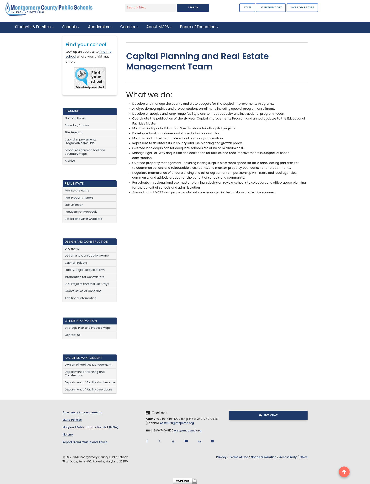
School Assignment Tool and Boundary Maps (85, 152)
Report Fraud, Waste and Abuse (84, 442)
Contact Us (73, 335)
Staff (247, 7)
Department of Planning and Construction (85, 374)
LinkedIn (199, 441)
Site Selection (74, 132)
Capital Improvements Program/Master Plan (80, 141)
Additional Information (80, 298)
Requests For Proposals (81, 212)
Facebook (146, 441)
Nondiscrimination (263, 457)
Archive (70, 161)
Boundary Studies (77, 125)
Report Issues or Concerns (83, 291)
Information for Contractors (84, 277)
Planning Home (75, 118)
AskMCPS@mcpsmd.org (177, 423)
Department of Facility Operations (89, 389)
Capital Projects (76, 263)
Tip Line (67, 434)
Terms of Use (238, 457)
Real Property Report (79, 197)
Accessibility (288, 457)
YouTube (186, 441)
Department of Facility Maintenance (90, 382)
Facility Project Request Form (85, 270)
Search (193, 7)
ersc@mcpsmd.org (187, 430)
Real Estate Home (77, 190)
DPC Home (72, 248)
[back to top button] (344, 471)
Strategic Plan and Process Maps (88, 328)
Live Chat (270, 415)
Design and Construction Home (87, 255)
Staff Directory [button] (271, 7)
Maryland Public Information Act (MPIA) (90, 427)
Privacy (221, 457)
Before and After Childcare (83, 219)
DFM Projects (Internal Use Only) (87, 284)
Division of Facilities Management (88, 365)
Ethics (303, 457)
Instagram (173, 441)
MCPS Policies (72, 420)
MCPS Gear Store (302, 7)
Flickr (212, 441)
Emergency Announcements (82, 412)
